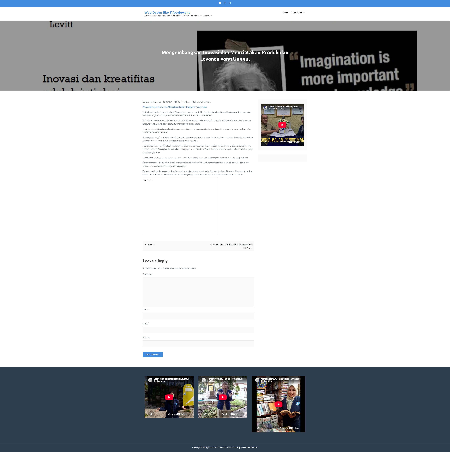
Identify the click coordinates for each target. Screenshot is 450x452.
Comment (148, 274)
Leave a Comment (203, 102)
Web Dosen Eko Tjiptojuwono (168, 12)
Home (285, 13)
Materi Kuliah (296, 13)
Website (146, 337)
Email (146, 323)
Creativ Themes (250, 447)
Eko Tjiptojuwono (153, 102)
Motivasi (150, 244)
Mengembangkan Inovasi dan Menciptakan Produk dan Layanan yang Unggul (175, 107)
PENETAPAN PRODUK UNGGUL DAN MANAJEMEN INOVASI (231, 246)
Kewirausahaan (184, 102)
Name (146, 309)
